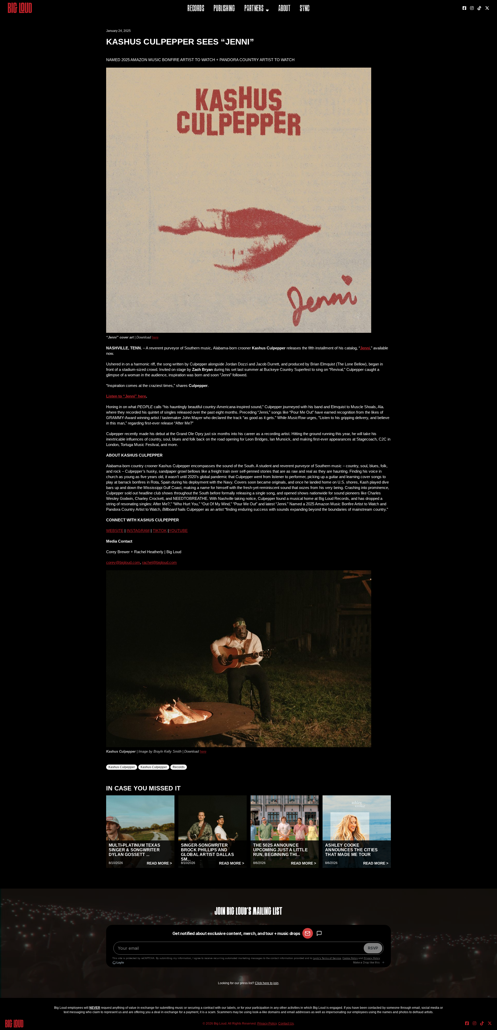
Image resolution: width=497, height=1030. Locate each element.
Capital (251, 34)
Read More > (159, 863)
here (155, 337)
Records (195, 8)
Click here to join (267, 983)
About (284, 8)
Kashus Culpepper (121, 767)
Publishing (224, 8)
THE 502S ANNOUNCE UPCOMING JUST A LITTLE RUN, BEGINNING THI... (280, 850)
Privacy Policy (267, 1023)
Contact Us (286, 1023)
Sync (305, 8)
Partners (254, 8)
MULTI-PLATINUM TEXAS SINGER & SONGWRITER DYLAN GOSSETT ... (134, 850)
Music (250, 21)
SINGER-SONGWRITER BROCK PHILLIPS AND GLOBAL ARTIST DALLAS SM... (207, 852)
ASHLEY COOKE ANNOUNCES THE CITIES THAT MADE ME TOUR (351, 850)
